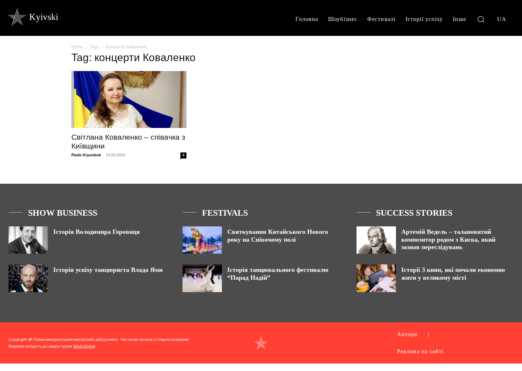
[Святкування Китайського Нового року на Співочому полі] (202, 240)
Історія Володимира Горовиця (96, 231)
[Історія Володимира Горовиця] (28, 240)
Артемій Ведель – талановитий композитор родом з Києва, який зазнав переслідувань (448, 239)
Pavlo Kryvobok (86, 155)
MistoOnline (84, 346)
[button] (481, 19)
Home (77, 46)
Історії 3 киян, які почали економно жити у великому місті (453, 273)
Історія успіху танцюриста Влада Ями (108, 269)
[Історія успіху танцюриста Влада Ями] (28, 278)
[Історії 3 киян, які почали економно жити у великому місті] (376, 278)
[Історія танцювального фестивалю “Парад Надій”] (202, 278)
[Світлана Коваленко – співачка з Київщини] (128, 99)
